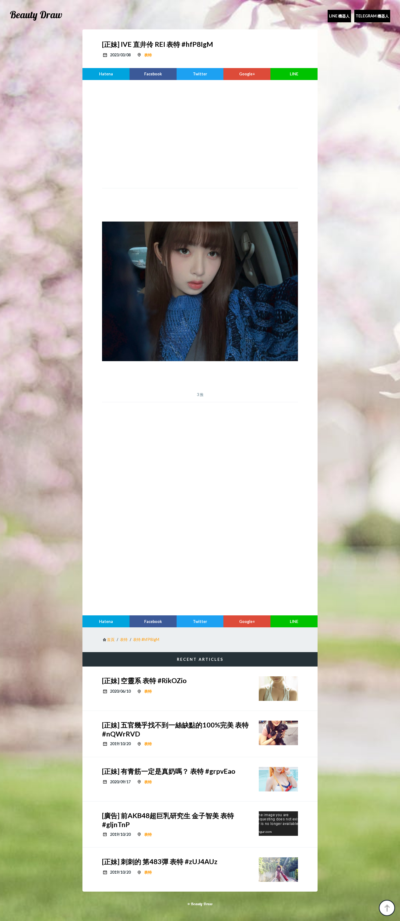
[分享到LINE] (294, 74)
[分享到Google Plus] (246, 74)
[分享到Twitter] (200, 74)
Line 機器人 (339, 16)
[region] (200, 133)
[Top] (387, 908)
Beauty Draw (36, 15)
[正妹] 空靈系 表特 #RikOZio (144, 680)
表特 (148, 55)
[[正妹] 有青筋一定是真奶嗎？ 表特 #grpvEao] (278, 779)
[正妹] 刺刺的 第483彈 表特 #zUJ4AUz (159, 861)
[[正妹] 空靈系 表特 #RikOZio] (278, 688)
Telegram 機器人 (372, 16)
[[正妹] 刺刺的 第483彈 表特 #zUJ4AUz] (278, 869)
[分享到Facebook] (153, 74)
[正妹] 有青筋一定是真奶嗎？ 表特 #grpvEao (168, 771)
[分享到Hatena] (106, 74)
